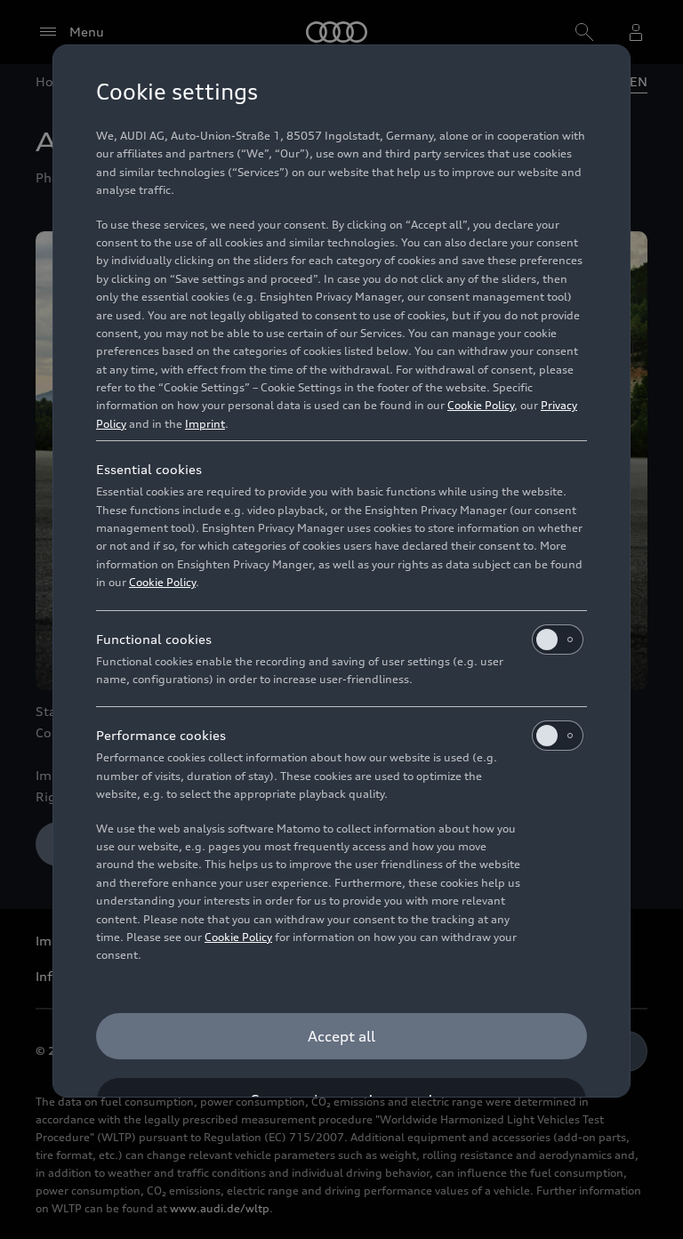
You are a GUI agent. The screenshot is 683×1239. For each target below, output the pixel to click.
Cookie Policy (480, 405)
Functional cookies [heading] (154, 639)
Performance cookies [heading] (161, 735)
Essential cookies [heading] (149, 469)
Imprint (205, 423)
